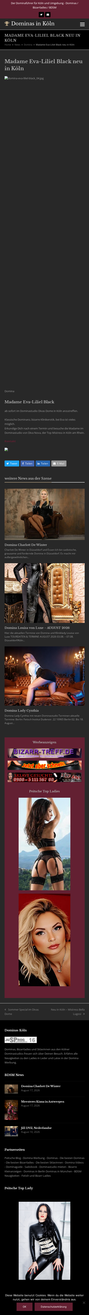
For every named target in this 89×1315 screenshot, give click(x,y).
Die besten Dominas (72, 1158)
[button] (82, 24)
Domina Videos (74, 1162)
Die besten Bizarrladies (20, 1162)
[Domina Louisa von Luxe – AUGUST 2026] (45, 593)
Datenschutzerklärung (53, 1306)
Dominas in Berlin (34, 1171)
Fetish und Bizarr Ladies (36, 1175)
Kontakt (10, 441)
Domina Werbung (34, 1158)
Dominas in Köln (33, 24)
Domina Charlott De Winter (26, 545)
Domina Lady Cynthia (22, 710)
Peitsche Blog (13, 1158)
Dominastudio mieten (52, 1167)
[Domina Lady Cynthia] (45, 676)
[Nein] (84, 1303)
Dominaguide (14, 1167)
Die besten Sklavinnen (49, 1162)
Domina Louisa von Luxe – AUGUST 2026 (37, 628)
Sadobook (31, 1167)
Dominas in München (59, 1171)
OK (24, 1306)
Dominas (52, 1158)
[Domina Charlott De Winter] (45, 514)
